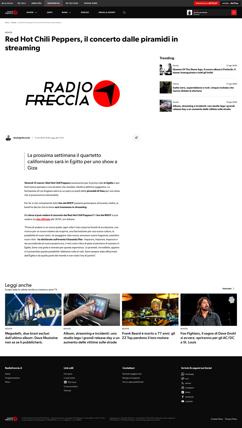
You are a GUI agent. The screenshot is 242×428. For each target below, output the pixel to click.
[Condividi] (136, 137)
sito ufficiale (43, 219)
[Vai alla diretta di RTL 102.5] (233, 12)
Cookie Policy (217, 419)
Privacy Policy (231, 419)
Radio (64, 12)
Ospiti (49, 12)
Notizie (30, 12)
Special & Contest (107, 12)
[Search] (124, 12)
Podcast (85, 12)
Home (7, 22)
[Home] (11, 12)
